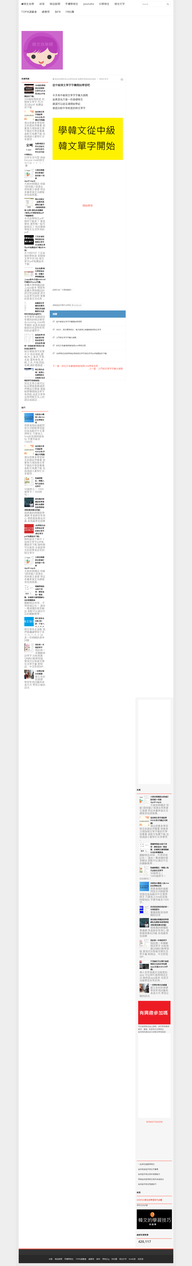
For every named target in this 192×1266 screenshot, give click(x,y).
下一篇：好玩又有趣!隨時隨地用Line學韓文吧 (75, 366)
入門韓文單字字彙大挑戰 (66, 337)
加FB (58, 11)
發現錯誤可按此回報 (154, 1121)
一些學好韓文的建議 (39, 672)
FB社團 (70, 11)
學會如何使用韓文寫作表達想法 (151, 1179)
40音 (42, 3)
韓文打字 (120, 3)
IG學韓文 (104, 3)
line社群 (132, 1259)
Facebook (77, 305)
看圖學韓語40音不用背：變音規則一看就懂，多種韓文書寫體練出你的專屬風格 (159, 848)
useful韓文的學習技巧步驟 (149, 1200)
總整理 (46, 11)
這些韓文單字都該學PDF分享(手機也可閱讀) (40, 115)
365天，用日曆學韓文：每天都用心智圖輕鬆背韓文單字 (78, 329)
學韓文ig (105, 1259)
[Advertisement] (119, 46)
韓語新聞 (55, 3)
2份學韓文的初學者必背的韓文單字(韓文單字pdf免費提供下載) (81, 353)
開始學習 (88, 205)
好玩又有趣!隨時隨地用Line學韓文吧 (71, 345)
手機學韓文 (71, 3)
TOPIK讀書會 (29, 11)
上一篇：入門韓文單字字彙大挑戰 (106, 368)
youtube (88, 3)
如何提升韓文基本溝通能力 (149, 1174)
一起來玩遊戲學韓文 (146, 1164)
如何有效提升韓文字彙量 (148, 1169)
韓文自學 (29, 3)
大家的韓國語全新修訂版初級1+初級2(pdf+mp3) (159, 799)
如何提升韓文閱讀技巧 (147, 1184)
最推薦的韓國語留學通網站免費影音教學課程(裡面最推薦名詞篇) (159, 922)
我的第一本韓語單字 (158, 940)
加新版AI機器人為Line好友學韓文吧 (159, 884)
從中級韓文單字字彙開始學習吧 (69, 321)
